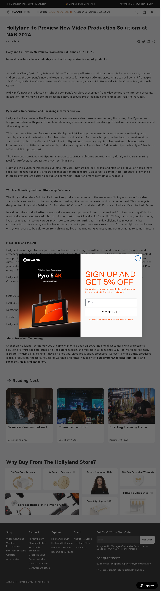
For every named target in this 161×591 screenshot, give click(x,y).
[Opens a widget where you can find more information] (147, 585)
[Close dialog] (138, 258)
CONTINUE (111, 312)
